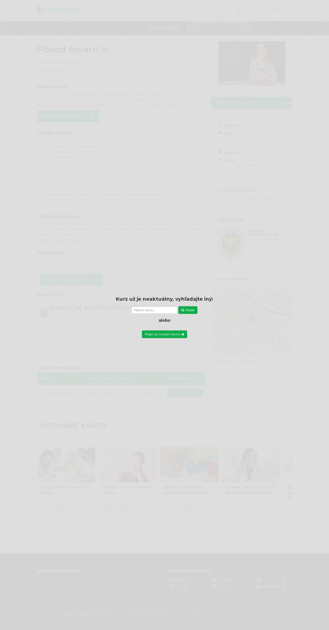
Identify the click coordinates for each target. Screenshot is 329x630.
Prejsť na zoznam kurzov (163, 334)
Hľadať (189, 310)
